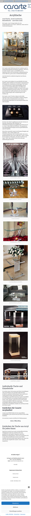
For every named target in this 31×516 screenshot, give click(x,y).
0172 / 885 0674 (15, 421)
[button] (29, 487)
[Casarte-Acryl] (15, 7)
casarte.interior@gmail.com (21, 1)
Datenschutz (17, 514)
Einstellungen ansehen (15, 511)
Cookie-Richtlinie (9, 514)
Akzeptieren (15, 503)
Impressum (22, 514)
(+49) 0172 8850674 (16, 459)
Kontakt (15, 464)
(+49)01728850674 (8, 1)
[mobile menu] (29, 5)
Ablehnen (15, 507)
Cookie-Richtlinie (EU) (15, 481)
